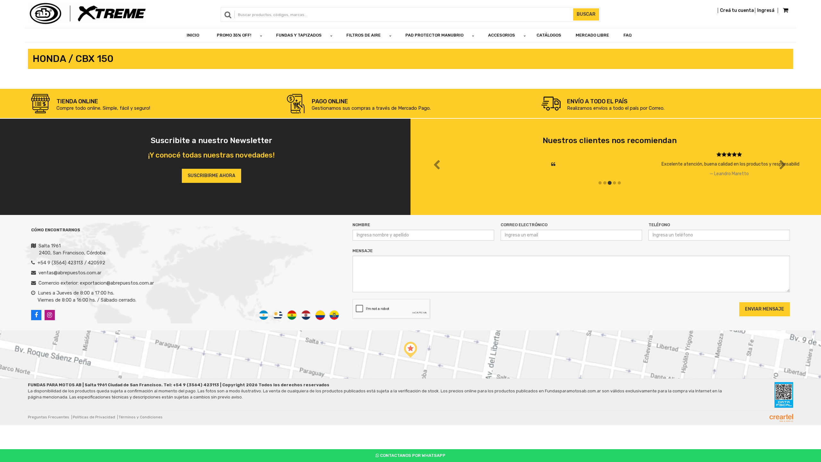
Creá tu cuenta (737, 10)
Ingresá (765, 10)
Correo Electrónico (524, 224)
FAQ (627, 35)
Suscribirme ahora (211, 175)
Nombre (361, 224)
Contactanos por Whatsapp (412, 455)
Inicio (193, 35)
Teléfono (659, 224)
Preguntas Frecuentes (48, 417)
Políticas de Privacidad (94, 417)
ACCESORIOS (501, 35)
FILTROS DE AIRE (363, 35)
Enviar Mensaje (764, 309)
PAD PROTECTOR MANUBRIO (434, 35)
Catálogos (549, 35)
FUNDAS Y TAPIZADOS (299, 35)
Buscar (586, 14)
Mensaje (362, 250)
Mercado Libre (592, 35)
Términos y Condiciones (141, 417)
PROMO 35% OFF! (234, 35)
